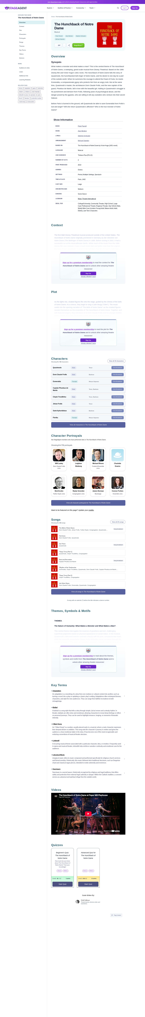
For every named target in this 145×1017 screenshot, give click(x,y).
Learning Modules (24, 79)
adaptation (27, 88)
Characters (22, 34)
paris (39, 95)
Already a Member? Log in (88, 276)
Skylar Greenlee (78, 491)
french (20, 98)
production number (36, 98)
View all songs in (88, 592)
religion (21, 91)
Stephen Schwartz (81, 36)
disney (20, 88)
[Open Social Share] (69, 45)
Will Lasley (59, 463)
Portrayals (22, 38)
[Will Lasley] (59, 455)
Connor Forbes (117, 491)
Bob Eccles (59, 491)
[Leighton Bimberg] (78, 455)
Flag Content (117, 915)
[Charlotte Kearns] (117, 455)
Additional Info (23, 76)
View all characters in (88, 425)
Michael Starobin (60, 39)
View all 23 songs (118, 522)
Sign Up (88, 273)
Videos (21, 54)
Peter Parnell (59, 36)
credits (91, 510)
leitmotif (21, 95)
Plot (20, 30)
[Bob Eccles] (59, 483)
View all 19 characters (116, 361)
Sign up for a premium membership (78, 263)
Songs (21, 42)
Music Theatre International (87, 199)
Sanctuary (56, 769)
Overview (22, 22)
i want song (22, 101)
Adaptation (57, 691)
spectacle (33, 95)
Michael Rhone (98, 463)
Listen (21, 72)
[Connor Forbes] (117, 483)
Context (21, 26)
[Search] (118, 8)
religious (27, 91)
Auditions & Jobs (24, 68)
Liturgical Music (59, 755)
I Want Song (57, 724)
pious (26, 95)
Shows (53, 16)
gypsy (34, 88)
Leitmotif (56, 740)
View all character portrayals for (88, 503)
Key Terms (22, 50)
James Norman (98, 491)
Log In (125, 8)
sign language (36, 91)
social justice (30, 101)
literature (26, 98)
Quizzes (21, 58)
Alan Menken (69, 36)
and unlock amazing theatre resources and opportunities (72, 2)
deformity (40, 88)
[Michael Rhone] (98, 455)
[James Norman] (98, 483)
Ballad (55, 707)
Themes (21, 46)
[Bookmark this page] (64, 45)
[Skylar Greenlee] (78, 483)
